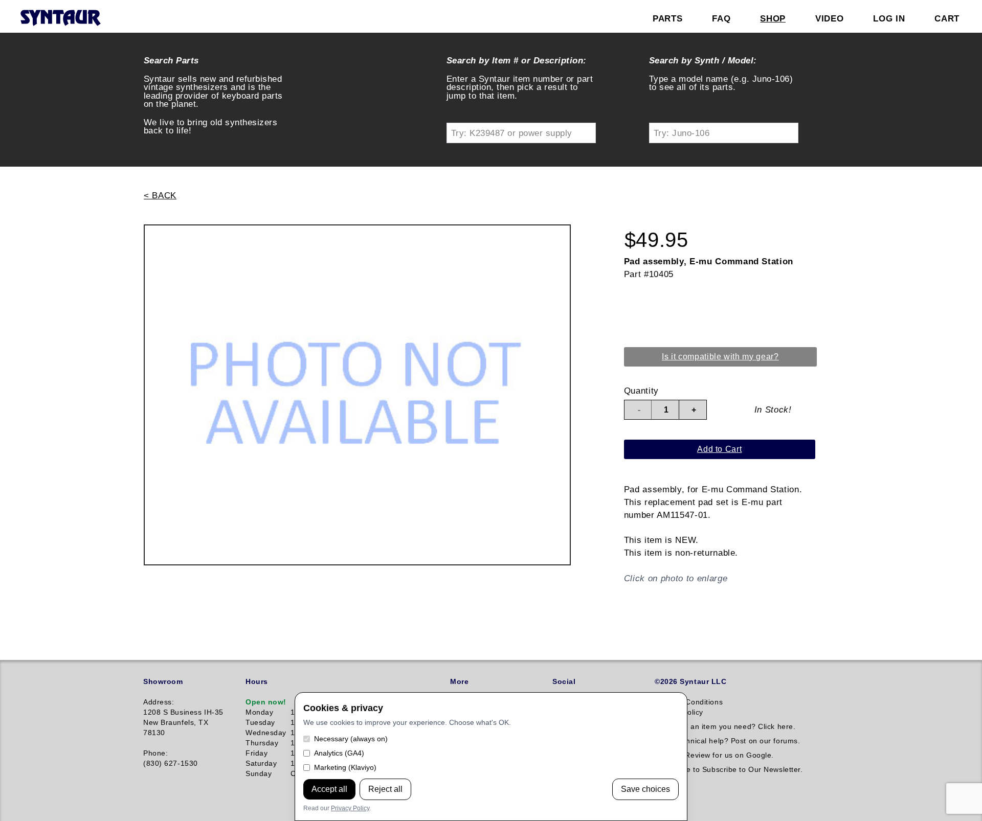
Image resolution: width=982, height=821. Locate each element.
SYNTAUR (60, 18)
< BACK (160, 195)
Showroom (163, 681)
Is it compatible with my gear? (720, 356)
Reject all (385, 789)
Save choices (645, 789)
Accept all (329, 789)
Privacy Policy (350, 808)
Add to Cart (719, 449)
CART (946, 18)
